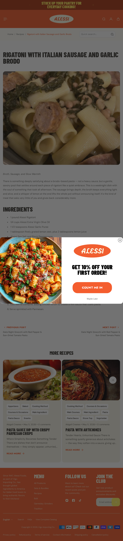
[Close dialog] (120, 240)
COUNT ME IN (92, 287)
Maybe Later (92, 299)
